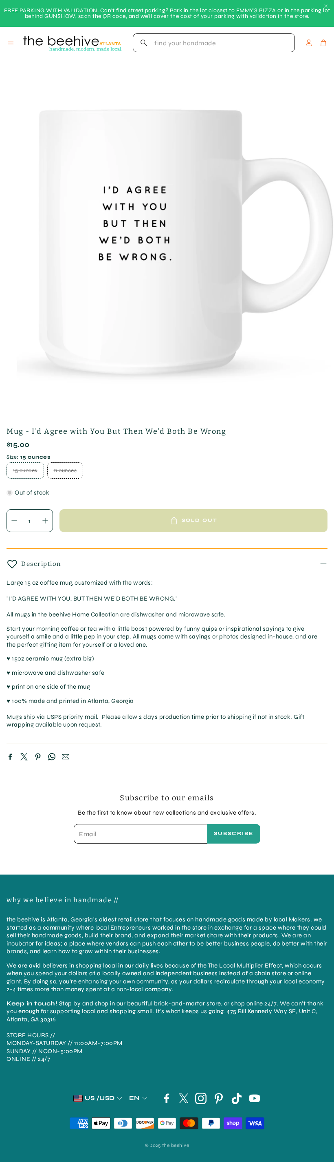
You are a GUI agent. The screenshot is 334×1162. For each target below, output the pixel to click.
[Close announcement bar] (326, 6)
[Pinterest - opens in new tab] (218, 1098)
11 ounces (65, 470)
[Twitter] (24, 756)
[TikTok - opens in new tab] (236, 1098)
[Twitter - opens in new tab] (184, 1098)
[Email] (65, 756)
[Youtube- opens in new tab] (254, 1098)
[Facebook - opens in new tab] (166, 1098)
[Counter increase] (45, 520)
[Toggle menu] (11, 43)
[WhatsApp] (51, 756)
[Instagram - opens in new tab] (201, 1098)
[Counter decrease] (14, 520)
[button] (213, 43)
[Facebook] (10, 756)
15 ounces (25, 470)
